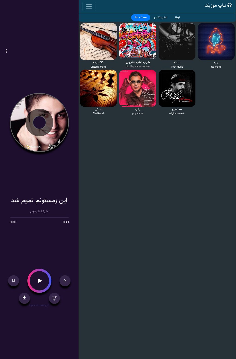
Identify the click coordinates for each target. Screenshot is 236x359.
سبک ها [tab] (141, 17)
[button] (6, 51)
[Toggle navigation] (89, 6)
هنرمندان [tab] (160, 17)
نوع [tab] (177, 17)
